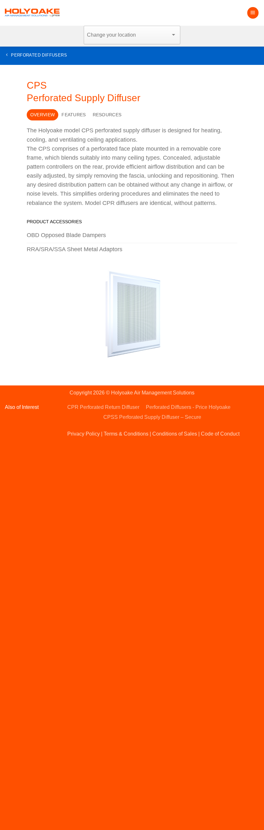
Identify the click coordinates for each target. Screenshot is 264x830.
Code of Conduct (220, 434)
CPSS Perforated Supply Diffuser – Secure (152, 417)
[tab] (42, 114)
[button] (253, 13)
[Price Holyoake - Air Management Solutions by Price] (32, 13)
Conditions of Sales (174, 434)
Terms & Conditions (126, 434)
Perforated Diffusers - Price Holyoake (188, 407)
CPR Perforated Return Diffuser (103, 407)
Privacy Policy (83, 434)
